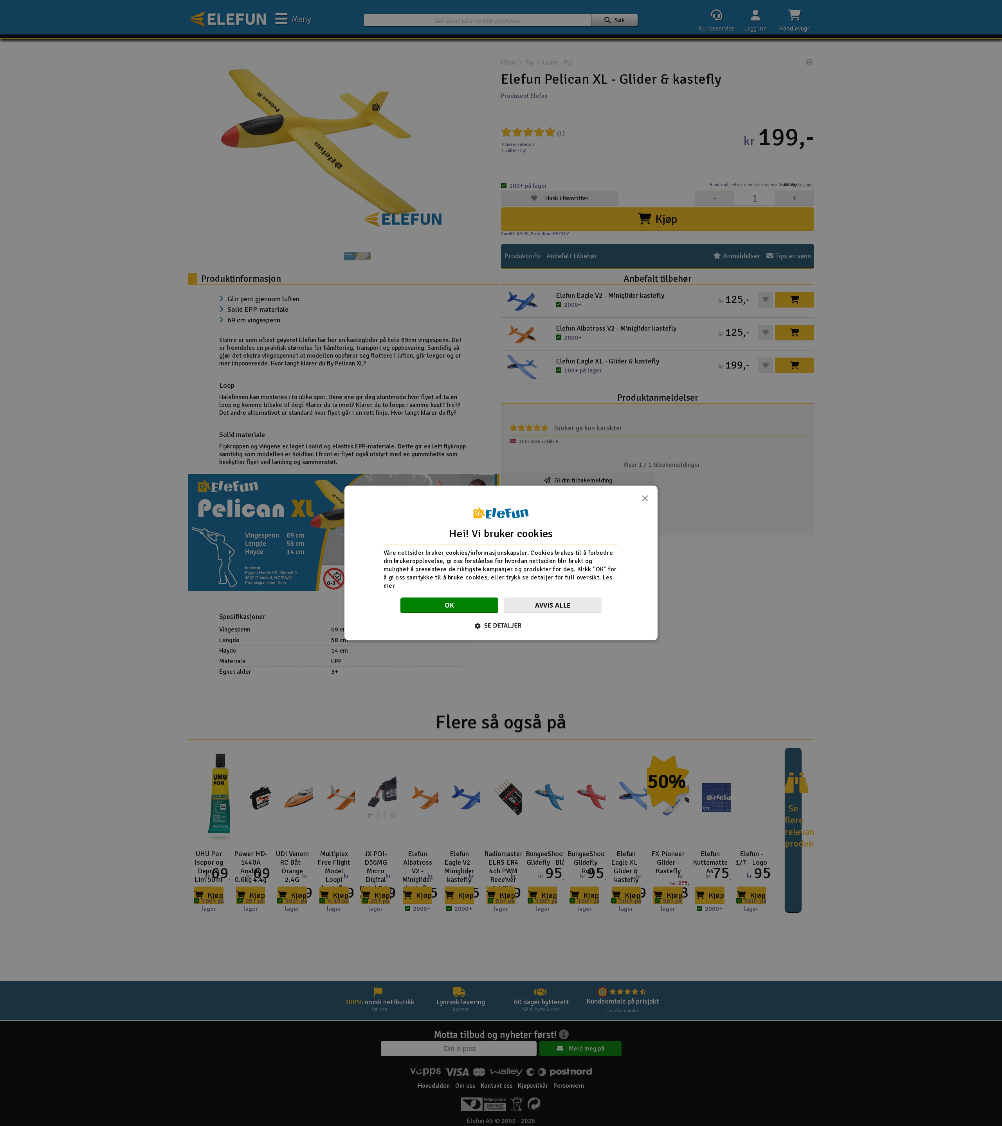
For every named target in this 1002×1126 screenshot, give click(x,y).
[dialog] (501, 563)
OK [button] (449, 605)
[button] (501, 626)
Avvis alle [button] (553, 605)
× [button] (645, 500)
